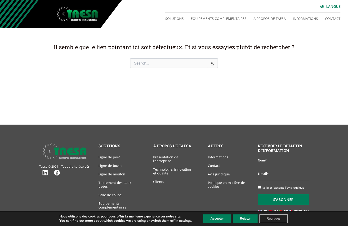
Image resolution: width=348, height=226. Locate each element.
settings (185, 221)
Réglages (274, 218)
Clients (158, 181)
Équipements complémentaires (218, 18)
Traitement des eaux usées (114, 184)
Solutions (174, 18)
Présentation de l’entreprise (165, 159)
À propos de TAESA (270, 18)
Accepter (217, 218)
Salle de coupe (110, 195)
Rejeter (245, 218)
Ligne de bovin (110, 165)
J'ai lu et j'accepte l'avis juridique (283, 188)
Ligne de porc (109, 157)
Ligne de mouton (111, 174)
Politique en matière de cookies (226, 184)
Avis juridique (219, 174)
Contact (332, 18)
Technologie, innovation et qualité (172, 171)
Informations (305, 18)
